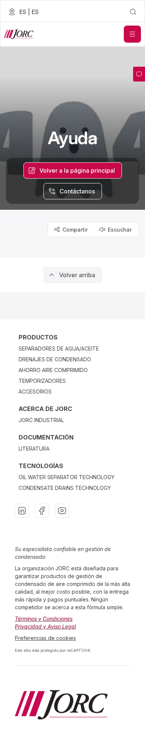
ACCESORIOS (35, 391)
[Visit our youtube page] (62, 511)
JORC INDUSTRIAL (41, 420)
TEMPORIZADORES (42, 381)
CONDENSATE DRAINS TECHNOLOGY (65, 488)
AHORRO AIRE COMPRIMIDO (53, 370)
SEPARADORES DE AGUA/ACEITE (59, 348)
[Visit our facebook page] (42, 511)
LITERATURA (34, 448)
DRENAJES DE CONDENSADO (55, 359)
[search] (133, 11)
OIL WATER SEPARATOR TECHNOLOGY (67, 477)
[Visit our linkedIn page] (22, 511)
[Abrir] (132, 34)
